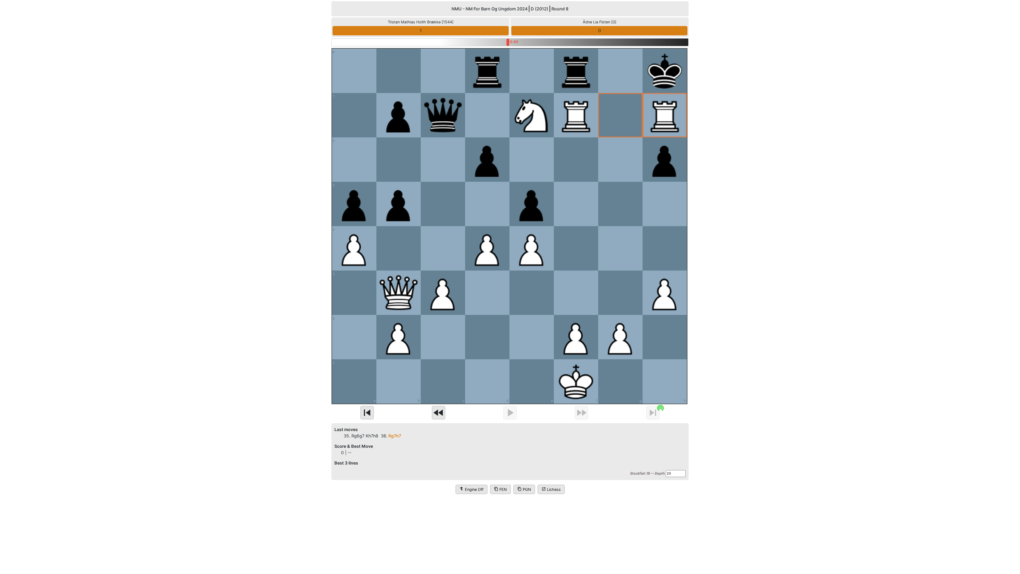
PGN (524, 489)
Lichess (551, 489)
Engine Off (471, 489)
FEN (500, 489)
